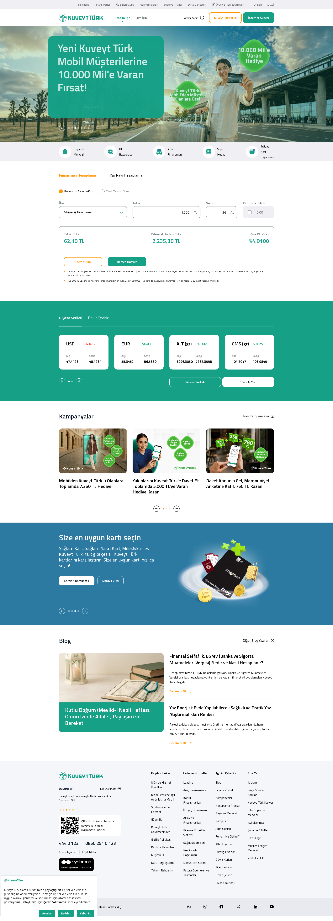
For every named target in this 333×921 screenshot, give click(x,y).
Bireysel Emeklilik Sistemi (194, 832)
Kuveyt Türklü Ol (225, 17)
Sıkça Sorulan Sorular (256, 792)
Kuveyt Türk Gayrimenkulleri (160, 829)
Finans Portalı (102, 5)
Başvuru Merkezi (226, 813)
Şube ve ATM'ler (258, 830)
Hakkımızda (82, 5)
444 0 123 (68, 843)
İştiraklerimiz (256, 822)
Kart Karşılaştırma (162, 862)
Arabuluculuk (256, 858)
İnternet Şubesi (258, 17)
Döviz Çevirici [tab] (99, 318)
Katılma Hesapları (162, 847)
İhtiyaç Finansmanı (195, 810)
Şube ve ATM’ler (173, 5)
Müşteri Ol (100, 107)
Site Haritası (223, 867)
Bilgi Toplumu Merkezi (256, 812)
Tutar (136, 203)
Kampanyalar (223, 798)
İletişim (252, 782)
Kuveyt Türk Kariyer (260, 802)
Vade (209, 203)
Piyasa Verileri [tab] (70, 318)
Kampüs (220, 821)
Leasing (188, 782)
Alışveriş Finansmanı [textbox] (79, 212)
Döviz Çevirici (223, 875)
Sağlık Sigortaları (194, 842)
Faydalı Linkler (161, 773)
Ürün (62, 203)
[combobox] (93, 212)
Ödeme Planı (83, 261)
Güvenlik (156, 819)
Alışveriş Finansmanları (192, 820)
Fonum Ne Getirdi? (227, 836)
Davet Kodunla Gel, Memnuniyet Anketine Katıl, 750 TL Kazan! (238, 483)
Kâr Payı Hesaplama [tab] (126, 175)
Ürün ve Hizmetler (195, 773)
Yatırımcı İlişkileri (149, 5)
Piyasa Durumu (225, 882)
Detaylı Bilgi (72, 593)
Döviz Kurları (223, 859)
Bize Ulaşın (255, 838)
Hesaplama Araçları (227, 805)
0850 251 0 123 (100, 843)
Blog (218, 782)
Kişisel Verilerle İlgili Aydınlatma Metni (163, 797)
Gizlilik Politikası (161, 839)
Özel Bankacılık (125, 5)
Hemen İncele (73, 107)
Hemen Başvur (127, 261)
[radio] (76, 191)
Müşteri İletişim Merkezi (257, 848)
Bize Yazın (254, 773)
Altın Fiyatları (224, 844)
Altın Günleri (223, 828)
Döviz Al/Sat (248, 382)
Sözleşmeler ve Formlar (161, 809)
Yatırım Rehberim (162, 870)
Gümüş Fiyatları (225, 851)
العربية (270, 5)
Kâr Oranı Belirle (254, 203)
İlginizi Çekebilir (225, 773)
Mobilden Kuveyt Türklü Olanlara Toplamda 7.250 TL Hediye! (91, 483)
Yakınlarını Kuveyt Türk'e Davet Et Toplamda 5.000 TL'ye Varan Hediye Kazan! (166, 486)
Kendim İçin (122, 17)
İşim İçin (141, 17)
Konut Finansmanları (192, 800)
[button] (62, 128)
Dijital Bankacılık (197, 5)
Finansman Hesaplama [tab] (77, 175)
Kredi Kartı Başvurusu (190, 852)
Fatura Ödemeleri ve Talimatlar (196, 872)
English (258, 5)
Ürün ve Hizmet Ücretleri (230, 5)
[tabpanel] (166, 239)
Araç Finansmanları (195, 790)
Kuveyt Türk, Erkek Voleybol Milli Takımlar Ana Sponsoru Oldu (85, 798)
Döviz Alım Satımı (194, 862)
